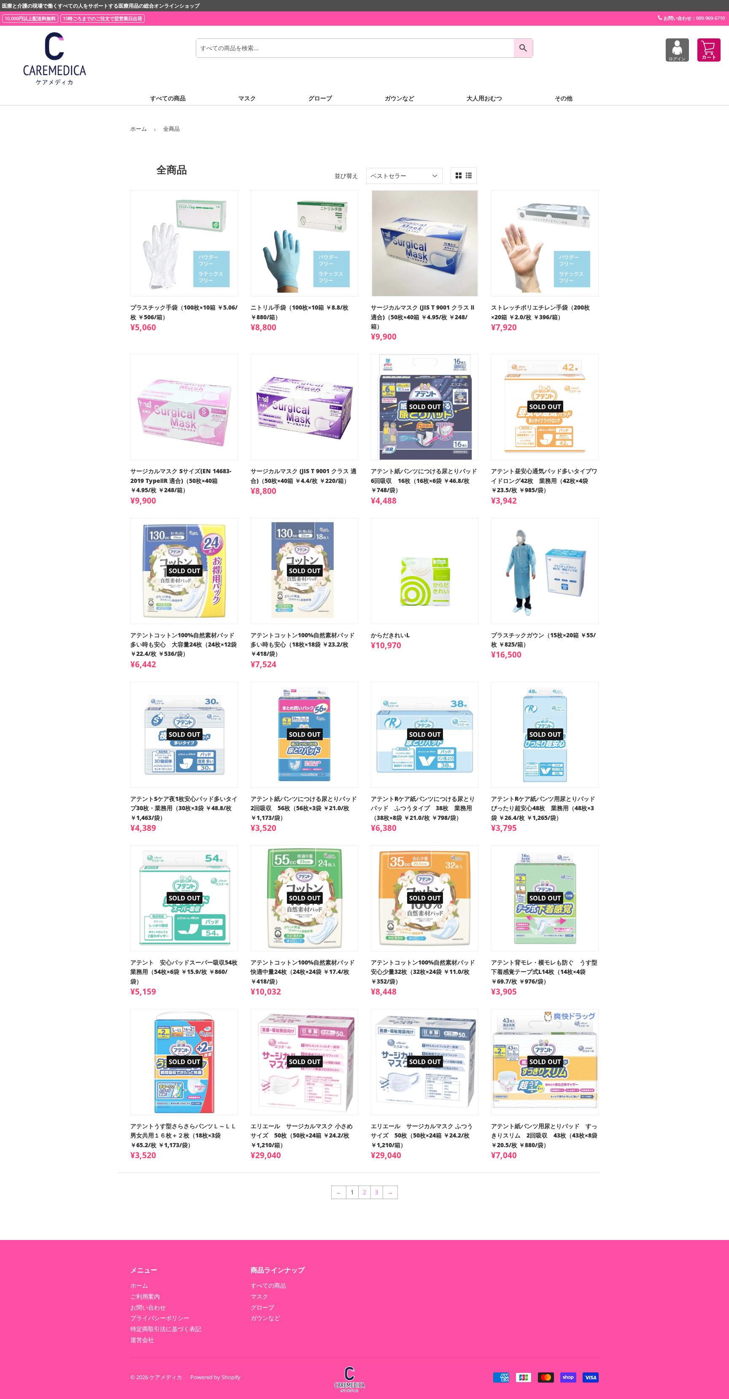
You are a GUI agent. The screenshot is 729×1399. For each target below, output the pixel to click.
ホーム (138, 128)
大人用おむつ (484, 98)
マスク (247, 98)
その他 (563, 98)
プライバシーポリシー (159, 1318)
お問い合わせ (148, 1307)
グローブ (320, 98)
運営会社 (142, 1340)
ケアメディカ (165, 1377)
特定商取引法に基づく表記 (165, 1329)
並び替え (346, 176)
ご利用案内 (145, 1296)
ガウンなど (399, 98)
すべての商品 (168, 98)
